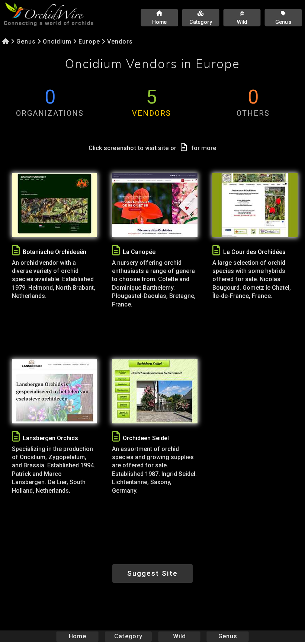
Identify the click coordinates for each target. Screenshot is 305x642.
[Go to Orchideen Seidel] (154, 391)
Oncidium (57, 41)
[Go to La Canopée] (154, 205)
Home (77, 636)
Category (128, 636)
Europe (89, 41)
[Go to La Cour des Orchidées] (255, 205)
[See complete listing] (16, 250)
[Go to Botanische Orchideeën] (54, 205)
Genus (26, 41)
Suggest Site (152, 573)
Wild (179, 636)
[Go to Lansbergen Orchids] (54, 391)
